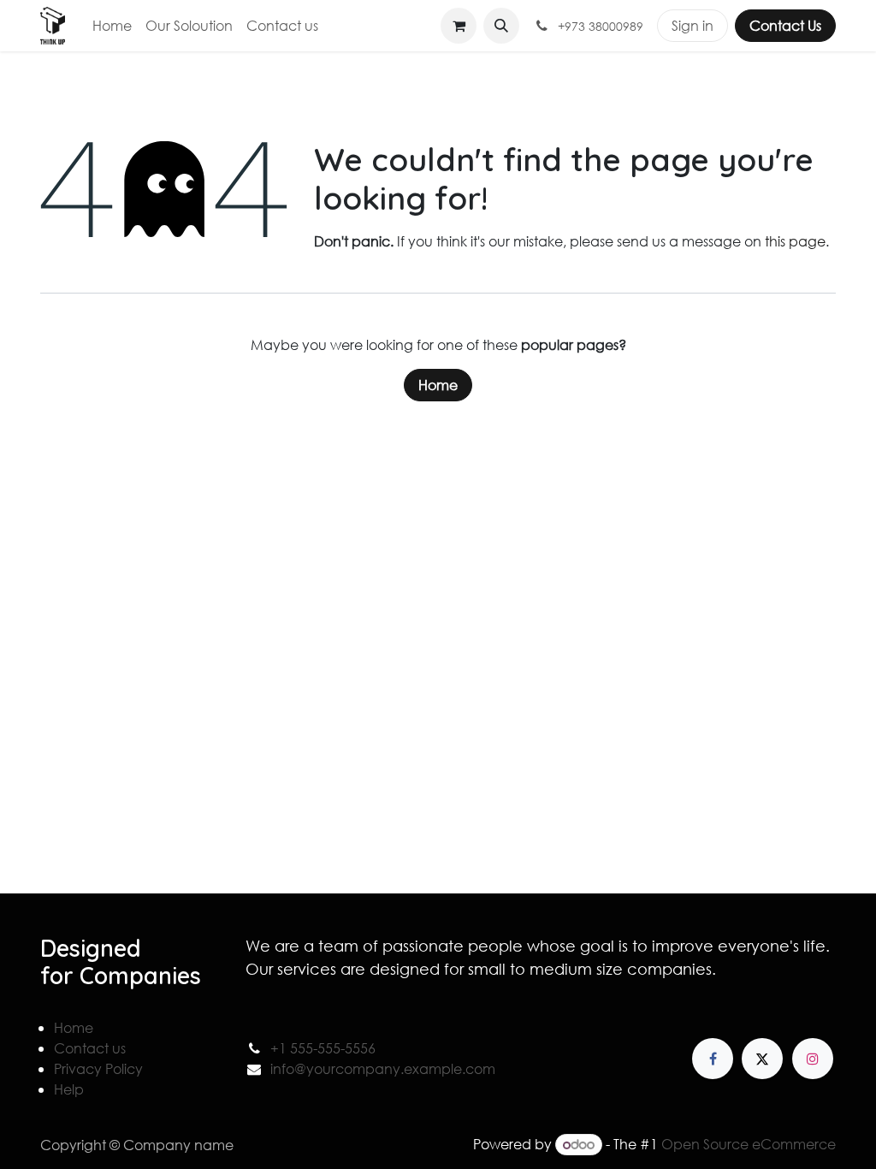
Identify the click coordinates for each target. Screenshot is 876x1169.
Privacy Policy (98, 1068)
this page (795, 241)
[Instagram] (812, 1058)
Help (69, 1089)
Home (438, 385)
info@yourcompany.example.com (382, 1068)
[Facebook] (712, 1058)
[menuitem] (112, 26)
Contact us (90, 1048)
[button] (501, 26)
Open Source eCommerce (748, 1144)
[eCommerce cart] (458, 26)
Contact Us (785, 25)
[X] (762, 1058)
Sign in (692, 25)
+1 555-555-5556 (323, 1048)
